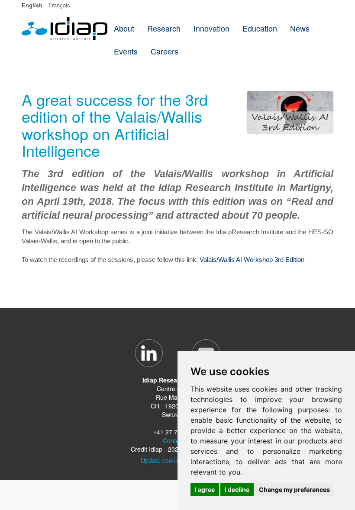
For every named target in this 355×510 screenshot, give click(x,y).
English (32, 5)
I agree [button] (205, 489)
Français (59, 5)
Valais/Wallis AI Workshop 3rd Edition (252, 259)
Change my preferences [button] (294, 489)
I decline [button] (237, 489)
